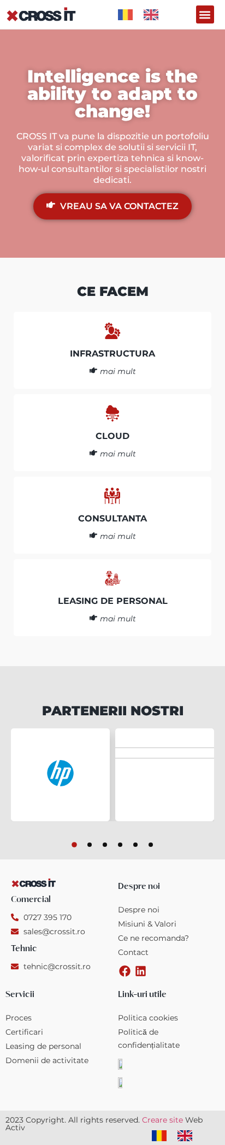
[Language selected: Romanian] (143, 14)
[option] (153, 14)
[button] (205, 14)
